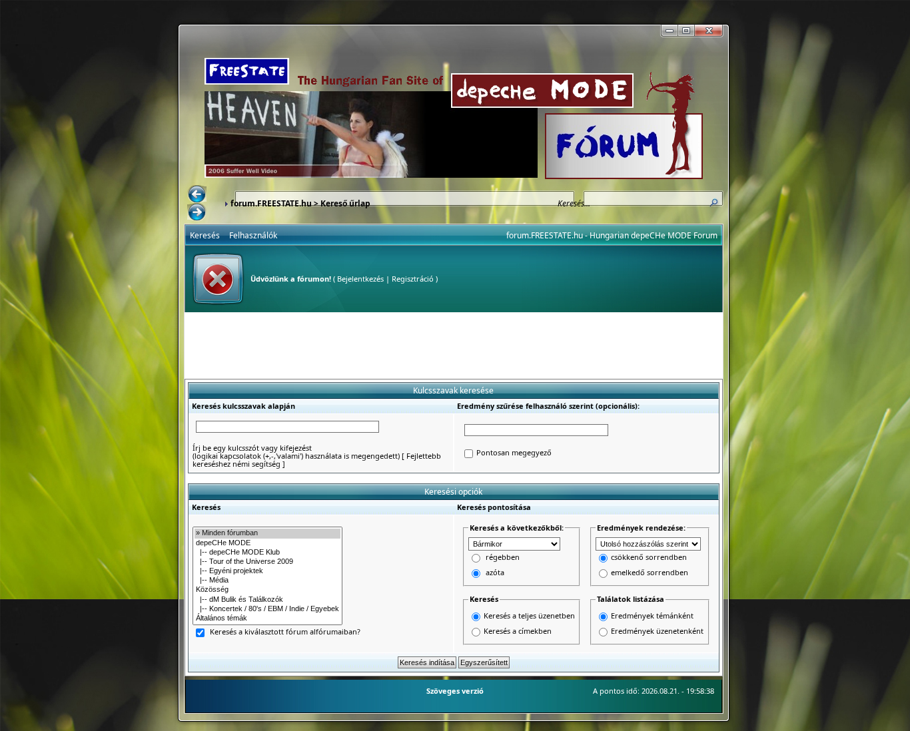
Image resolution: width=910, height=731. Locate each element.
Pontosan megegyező (514, 453)
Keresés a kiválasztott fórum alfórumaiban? (285, 632)
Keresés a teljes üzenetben (529, 615)
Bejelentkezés (360, 279)
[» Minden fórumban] (267, 533)
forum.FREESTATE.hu (271, 203)
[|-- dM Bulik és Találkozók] (267, 600)
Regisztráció (413, 279)
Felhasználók (253, 235)
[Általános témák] (267, 618)
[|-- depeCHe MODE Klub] (267, 552)
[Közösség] (267, 590)
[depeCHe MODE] (267, 543)
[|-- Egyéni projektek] (267, 571)
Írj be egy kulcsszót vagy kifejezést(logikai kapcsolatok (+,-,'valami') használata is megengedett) (296, 452)
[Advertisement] (453, 345)
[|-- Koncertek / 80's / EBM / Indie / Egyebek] (267, 609)
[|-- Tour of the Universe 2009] (267, 562)
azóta (495, 573)
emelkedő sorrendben (649, 573)
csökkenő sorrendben (649, 558)
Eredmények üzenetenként (657, 631)
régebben (503, 558)
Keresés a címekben (518, 631)
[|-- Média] (267, 580)
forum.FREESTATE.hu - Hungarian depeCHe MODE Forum (611, 235)
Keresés (205, 235)
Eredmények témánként (652, 615)
